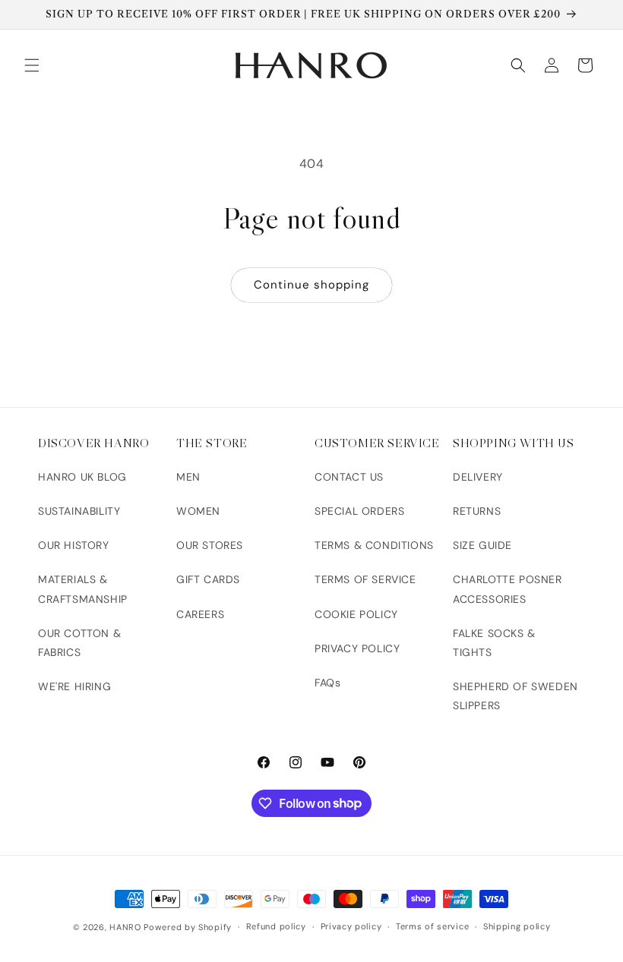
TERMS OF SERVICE (365, 579)
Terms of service (432, 926)
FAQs (327, 682)
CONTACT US (349, 477)
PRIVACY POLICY (357, 648)
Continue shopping (311, 284)
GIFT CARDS (208, 579)
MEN (188, 477)
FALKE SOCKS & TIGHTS (494, 642)
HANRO (125, 927)
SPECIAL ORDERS (359, 511)
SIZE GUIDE (482, 545)
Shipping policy (517, 926)
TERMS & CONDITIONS (374, 545)
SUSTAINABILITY (79, 511)
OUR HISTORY (73, 545)
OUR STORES (209, 545)
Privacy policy (351, 926)
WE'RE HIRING (74, 686)
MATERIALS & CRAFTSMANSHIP (83, 588)
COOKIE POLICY (356, 614)
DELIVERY (478, 477)
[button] (32, 65)
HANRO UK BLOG (82, 477)
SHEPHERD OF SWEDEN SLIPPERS (515, 696)
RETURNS (477, 511)
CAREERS (200, 614)
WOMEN (198, 511)
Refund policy (276, 926)
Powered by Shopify (188, 927)
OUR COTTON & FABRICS (79, 642)
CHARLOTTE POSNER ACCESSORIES (507, 588)
